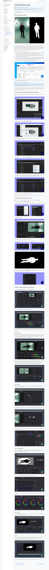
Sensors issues (6, 47)
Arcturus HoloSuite (6, 17)
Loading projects (6, 46)
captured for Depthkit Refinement (23, 11)
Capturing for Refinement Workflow (8, 31)
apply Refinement (33, 11)
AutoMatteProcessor (22, 58)
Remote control (5, 18)
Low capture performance (7, 41)
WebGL (5, 16)
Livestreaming (5, 21)
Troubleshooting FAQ (6, 39)
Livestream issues (6, 45)
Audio (4, 36)
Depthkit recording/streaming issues (7, 43)
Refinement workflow (38, 195)
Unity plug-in (5, 22)
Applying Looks (5, 19)
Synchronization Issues (6, 40)
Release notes (5, 6)
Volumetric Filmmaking (7, 5)
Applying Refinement (38, 559)
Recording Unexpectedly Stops (7, 44)
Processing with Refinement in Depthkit (8, 35)
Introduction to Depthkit (7, 4)
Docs (15, 3)
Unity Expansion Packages (7, 20)
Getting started (6, 9)
